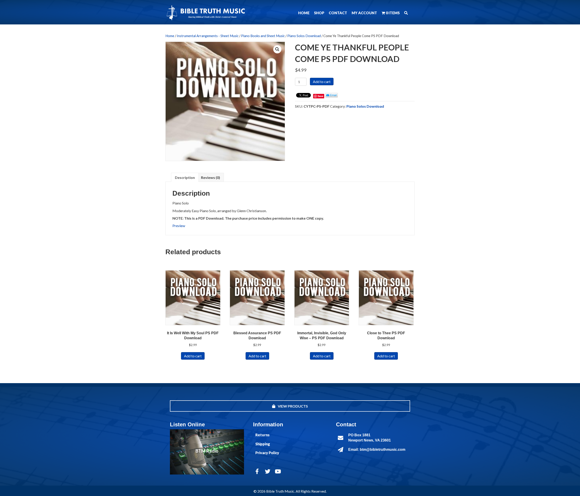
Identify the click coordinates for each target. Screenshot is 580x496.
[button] (406, 13)
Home (169, 36)
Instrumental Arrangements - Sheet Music (208, 36)
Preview (178, 225)
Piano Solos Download (304, 36)
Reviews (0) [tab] (210, 177)
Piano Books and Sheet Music (263, 36)
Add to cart (322, 81)
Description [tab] (185, 177)
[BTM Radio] (207, 452)
